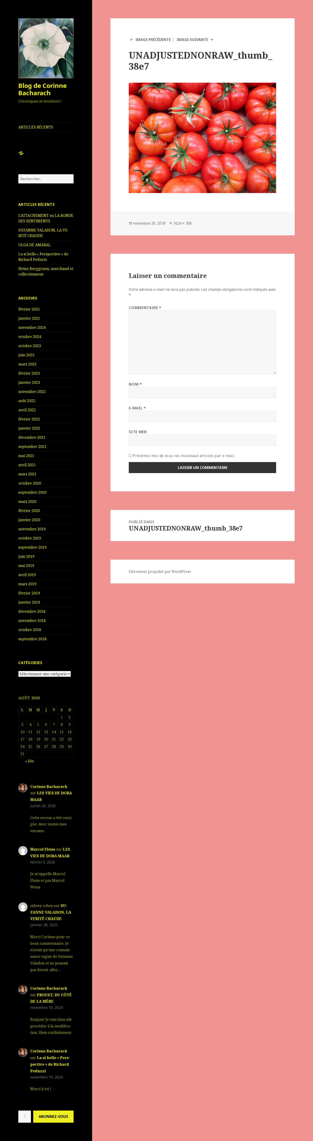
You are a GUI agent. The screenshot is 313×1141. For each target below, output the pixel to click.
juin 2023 (26, 354)
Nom (135, 384)
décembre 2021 (31, 437)
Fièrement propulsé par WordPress (160, 571)
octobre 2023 (29, 345)
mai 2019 (26, 565)
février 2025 (29, 309)
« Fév (29, 761)
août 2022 (26, 400)
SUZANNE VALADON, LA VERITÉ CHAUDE (50, 912)
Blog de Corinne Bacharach (42, 89)
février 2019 (29, 593)
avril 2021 (27, 464)
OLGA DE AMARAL (34, 244)
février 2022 (29, 419)
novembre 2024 (32, 327)
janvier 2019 (29, 602)
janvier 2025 (29, 318)
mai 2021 (26, 455)
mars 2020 (27, 501)
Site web (137, 431)
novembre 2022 (32, 391)
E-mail (137, 408)
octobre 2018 (29, 629)
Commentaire (145, 307)
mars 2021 (27, 474)
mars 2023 (27, 364)
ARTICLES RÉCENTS (35, 127)
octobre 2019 (29, 538)
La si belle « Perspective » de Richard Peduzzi (50, 1064)
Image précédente (153, 39)
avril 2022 (27, 409)
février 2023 (29, 373)
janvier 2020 (29, 519)
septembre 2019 (32, 547)
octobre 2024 (29, 336)
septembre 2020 (32, 492)
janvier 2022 (29, 428)
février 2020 (29, 510)
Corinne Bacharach (48, 786)
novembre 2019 (32, 528)
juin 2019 (26, 556)
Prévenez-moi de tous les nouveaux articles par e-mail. (184, 455)
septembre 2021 (32, 446)
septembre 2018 (32, 638)
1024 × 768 (182, 223)
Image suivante (192, 39)
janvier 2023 (29, 382)
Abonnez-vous (53, 1116)
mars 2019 (27, 583)
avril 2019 (27, 574)
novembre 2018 (32, 620)
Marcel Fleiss (42, 849)
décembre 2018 (31, 611)
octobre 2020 (29, 483)
